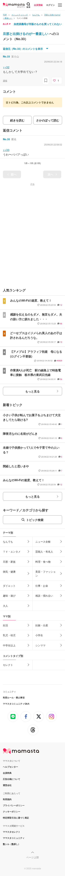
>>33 (6, 150)
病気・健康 (9, 571)
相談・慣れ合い (44, 595)
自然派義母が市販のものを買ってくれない (38, 24)
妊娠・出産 (41, 625)
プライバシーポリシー (14, 805)
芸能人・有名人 (44, 551)
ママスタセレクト (11, 832)
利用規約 (7, 799)
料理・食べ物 (43, 561)
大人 (5, 605)
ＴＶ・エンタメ (12, 551)
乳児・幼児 (9, 635)
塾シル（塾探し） (11, 844)
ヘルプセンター (10, 767)
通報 (5, 80)
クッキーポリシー (11, 811)
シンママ (40, 645)
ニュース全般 (43, 541)
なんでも (8, 541)
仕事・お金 (41, 585)
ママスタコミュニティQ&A (16, 704)
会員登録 (38, 5)
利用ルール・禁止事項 (14, 697)
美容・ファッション (45, 573)
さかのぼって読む (47, 120)
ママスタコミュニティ (14, 838)
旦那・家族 (9, 561)
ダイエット (9, 585)
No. (6, 56)
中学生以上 (9, 645)
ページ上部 (32, 857)
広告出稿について (11, 779)
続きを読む (17, 120)
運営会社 (7, 785)
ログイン (50, 5)
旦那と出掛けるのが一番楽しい (26, 33)
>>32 (6, 67)
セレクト (8, 665)
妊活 (5, 625)
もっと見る (32, 391)
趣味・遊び (9, 595)
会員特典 (7, 773)
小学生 (39, 635)
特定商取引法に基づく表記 (16, 818)
